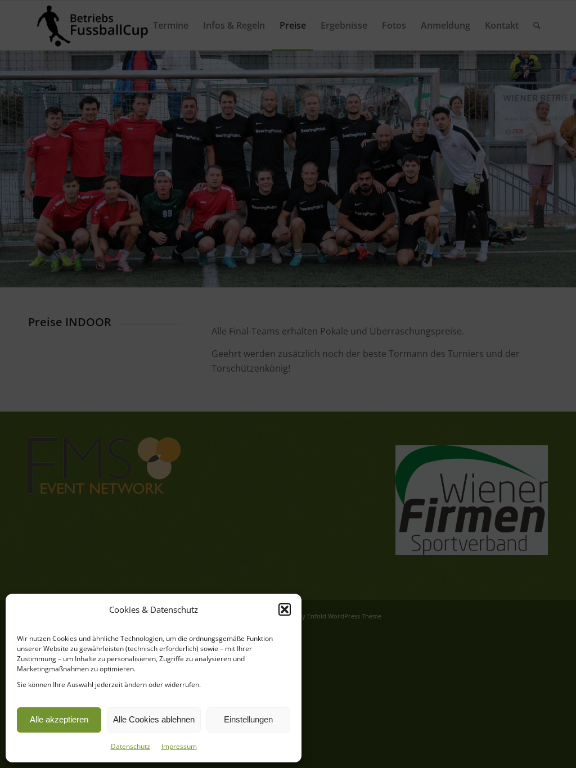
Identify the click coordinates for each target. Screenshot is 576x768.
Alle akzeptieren (59, 719)
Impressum (179, 746)
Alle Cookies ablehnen (154, 719)
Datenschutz (130, 746)
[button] (284, 609)
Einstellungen (248, 719)
